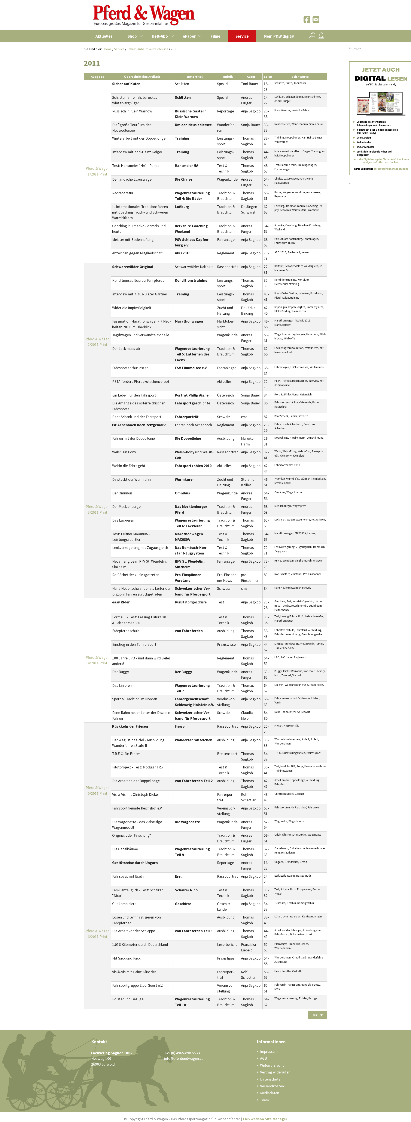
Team (264, 1100)
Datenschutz (270, 1079)
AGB (263, 1058)
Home (107, 49)
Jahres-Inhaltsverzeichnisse (147, 49)
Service (119, 49)
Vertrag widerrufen (275, 1072)
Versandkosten (272, 1086)
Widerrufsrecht (272, 1065)
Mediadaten (269, 1093)
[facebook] (307, 21)
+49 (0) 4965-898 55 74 (182, 1053)
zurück (318, 1015)
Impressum (269, 1051)
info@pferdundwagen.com (185, 1058)
